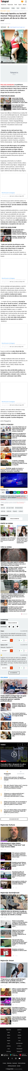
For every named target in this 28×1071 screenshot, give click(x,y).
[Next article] (27, 535)
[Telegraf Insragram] (15, 1058)
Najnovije (8, 825)
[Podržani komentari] (13, 626)
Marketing (9, 1063)
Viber (24, 497)
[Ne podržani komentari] (17, 626)
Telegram (3, 499)
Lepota (8, 10)
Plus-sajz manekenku (7, 84)
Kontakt (18, 1065)
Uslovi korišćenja (20, 502)
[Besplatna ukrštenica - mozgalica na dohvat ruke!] (6, 953)
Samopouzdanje (19, 507)
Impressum (14, 1063)
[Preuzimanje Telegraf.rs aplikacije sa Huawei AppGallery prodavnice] (23, 1055)
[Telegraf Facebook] (8, 1058)
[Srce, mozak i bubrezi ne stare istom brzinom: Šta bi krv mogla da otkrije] (6, 717)
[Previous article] (1, 535)
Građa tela (9, 511)
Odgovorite (5, 640)
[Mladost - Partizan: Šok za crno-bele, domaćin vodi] (6, 239)
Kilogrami (15, 511)
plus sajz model (10, 507)
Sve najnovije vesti (14, 819)
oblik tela (3, 511)
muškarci (21, 511)
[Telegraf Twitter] (12, 1058)
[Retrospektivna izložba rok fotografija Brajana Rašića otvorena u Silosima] (6, 885)
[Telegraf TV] (19, 1058)
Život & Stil (3, 10)
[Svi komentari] (9, 626)
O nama (4, 1063)
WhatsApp (19, 497)
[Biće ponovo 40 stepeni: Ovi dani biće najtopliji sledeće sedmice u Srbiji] (6, 456)
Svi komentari (14, 672)
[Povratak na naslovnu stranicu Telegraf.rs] (5, 2)
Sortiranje (4, 626)
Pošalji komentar (14, 518)
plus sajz (3, 507)
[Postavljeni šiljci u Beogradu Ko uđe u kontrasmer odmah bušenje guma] (14, 754)
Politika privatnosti (12, 1065)
